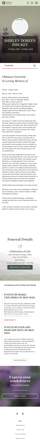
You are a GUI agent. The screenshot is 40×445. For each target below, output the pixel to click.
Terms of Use (20, 429)
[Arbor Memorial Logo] (7, 3)
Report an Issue (20, 438)
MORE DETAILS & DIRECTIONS (20, 267)
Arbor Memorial (20, 425)
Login (20, 421)
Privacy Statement (20, 434)
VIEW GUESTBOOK (20, 360)
